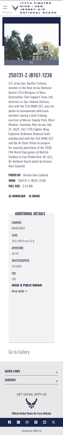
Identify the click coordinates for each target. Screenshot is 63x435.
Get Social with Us (31, 394)
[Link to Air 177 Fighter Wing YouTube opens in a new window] (44, 422)
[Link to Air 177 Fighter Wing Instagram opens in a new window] (27, 422)
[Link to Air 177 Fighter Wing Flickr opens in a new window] (18, 422)
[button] (5, 8)
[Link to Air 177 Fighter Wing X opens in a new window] (53, 422)
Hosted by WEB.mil (31, 431)
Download (18, 196)
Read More (18, 291)
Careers (10, 379)
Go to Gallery (19, 351)
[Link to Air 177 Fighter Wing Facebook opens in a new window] (9, 422)
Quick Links (12, 371)
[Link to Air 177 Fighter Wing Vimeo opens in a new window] (35, 422)
